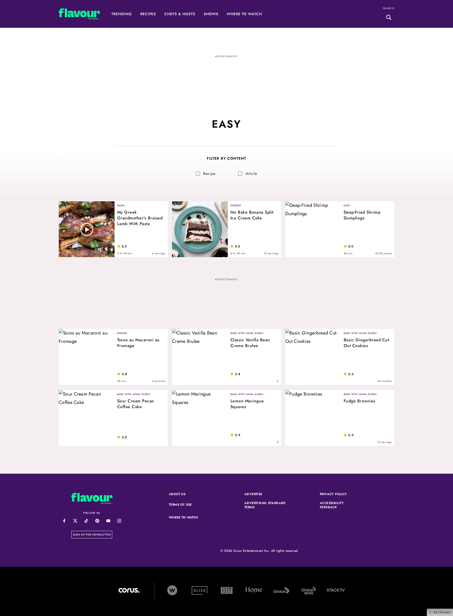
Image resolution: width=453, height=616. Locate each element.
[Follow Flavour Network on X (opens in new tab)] (75, 521)
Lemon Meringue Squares (247, 404)
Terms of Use (190, 505)
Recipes (148, 14)
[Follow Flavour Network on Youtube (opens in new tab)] (108, 521)
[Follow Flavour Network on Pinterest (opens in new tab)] (97, 521)
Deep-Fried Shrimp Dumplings (362, 215)
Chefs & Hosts (179, 14)
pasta (121, 205)
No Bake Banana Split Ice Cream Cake (251, 215)
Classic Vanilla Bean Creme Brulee (250, 343)
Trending (121, 14)
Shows (211, 14)
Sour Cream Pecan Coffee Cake (135, 404)
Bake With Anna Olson (246, 333)
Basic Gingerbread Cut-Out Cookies (367, 343)
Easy (347, 205)
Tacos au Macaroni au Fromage (138, 343)
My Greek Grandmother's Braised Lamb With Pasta (140, 218)
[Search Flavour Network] (389, 18)
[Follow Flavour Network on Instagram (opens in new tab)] (119, 521)
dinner (122, 333)
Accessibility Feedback (341, 505)
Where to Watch (244, 14)
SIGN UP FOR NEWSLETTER (92, 534)
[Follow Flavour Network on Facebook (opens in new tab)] (64, 521)
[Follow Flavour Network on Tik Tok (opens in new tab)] (86, 521)
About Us (177, 494)
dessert (235, 205)
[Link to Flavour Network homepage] (79, 15)
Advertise (265, 494)
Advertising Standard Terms (265, 505)
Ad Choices (441, 612)
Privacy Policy (341, 494)
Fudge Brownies (359, 401)
